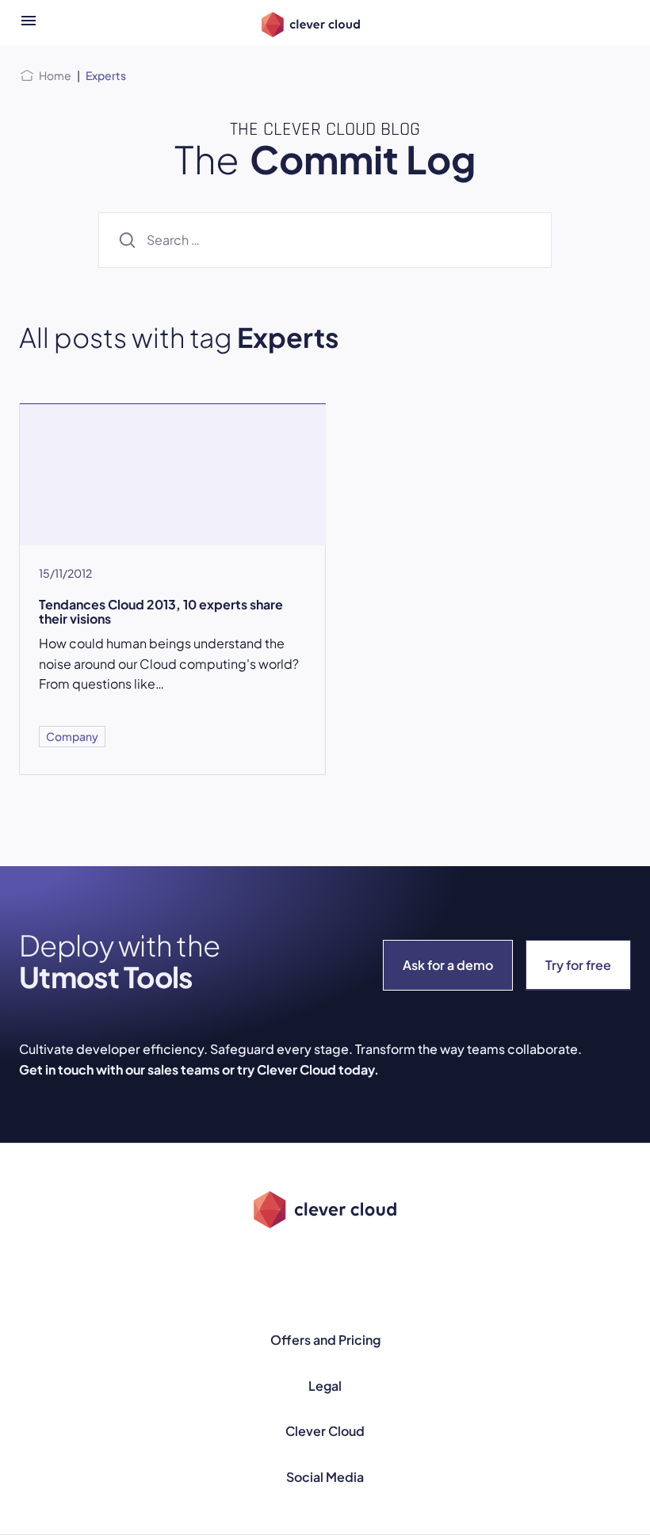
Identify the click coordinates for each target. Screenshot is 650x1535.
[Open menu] (28, 23)
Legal (325, 1385)
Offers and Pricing (325, 1339)
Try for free (578, 965)
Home (55, 75)
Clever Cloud (325, 1430)
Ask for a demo (448, 965)
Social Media (325, 1476)
